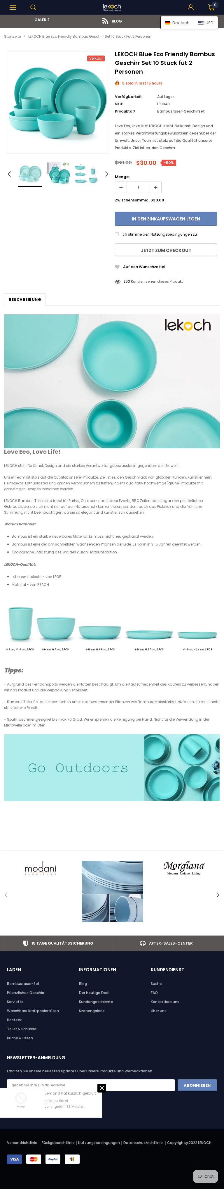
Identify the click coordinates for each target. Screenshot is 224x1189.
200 (126, 281)
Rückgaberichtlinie (58, 1142)
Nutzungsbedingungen (99, 1142)
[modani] (40, 868)
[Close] (101, 1088)
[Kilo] (112, 891)
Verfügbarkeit (128, 96)
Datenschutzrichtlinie (143, 1142)
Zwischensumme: (131, 200)
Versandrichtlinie (22, 1142)
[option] (40, 20)
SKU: (119, 103)
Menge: (122, 177)
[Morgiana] (184, 868)
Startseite (12, 36)
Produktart (125, 111)
